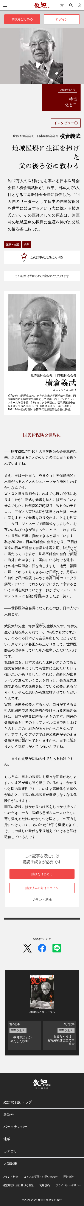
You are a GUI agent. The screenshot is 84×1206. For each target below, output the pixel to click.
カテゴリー (12, 1151)
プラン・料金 (42, 899)
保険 (26, 244)
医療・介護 (12, 244)
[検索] (71, 5)
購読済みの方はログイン (42, 888)
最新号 (8, 1114)
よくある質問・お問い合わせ (41, 1176)
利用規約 (44, 1185)
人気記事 (10, 1163)
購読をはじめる (22, 19)
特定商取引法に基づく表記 (18, 1185)
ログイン (62, 19)
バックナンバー (15, 1127)
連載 (6, 1139)
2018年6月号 (67, 89)
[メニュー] (5, 5)
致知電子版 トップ (17, 1102)
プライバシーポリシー (68, 1185)
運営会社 (68, 1176)
